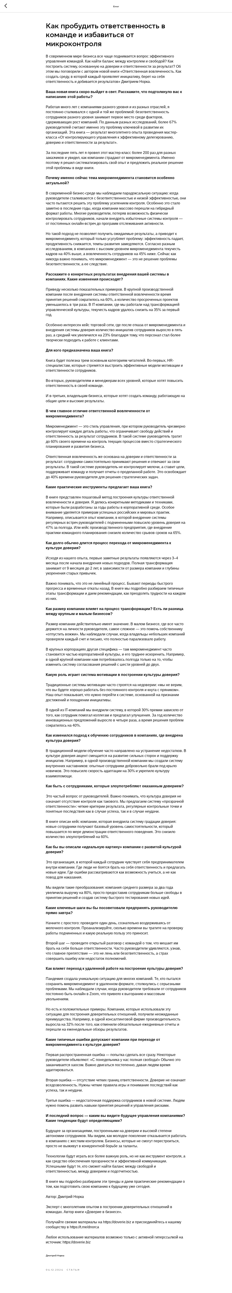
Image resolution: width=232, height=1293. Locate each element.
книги (115, 71)
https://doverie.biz (117, 1222)
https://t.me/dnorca (84, 1227)
